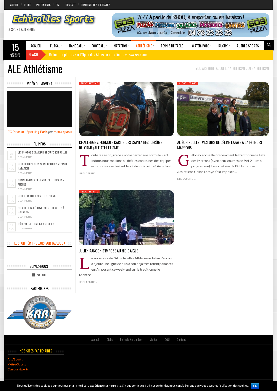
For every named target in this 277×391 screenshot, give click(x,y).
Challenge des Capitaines (95, 5)
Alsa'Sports (15, 359)
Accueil (14, 5)
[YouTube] (44, 275)
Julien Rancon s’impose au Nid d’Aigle (108, 251)
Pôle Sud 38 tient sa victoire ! (36, 224)
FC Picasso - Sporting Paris (28, 131)
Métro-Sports (17, 364)
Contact (71, 5)
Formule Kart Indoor (131, 339)
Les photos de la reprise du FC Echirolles (42, 152)
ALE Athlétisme (89, 83)
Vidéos (153, 339)
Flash (33, 54)
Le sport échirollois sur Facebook (39, 243)
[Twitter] (38, 275)
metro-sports (63, 131)
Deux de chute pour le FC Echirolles (39, 196)
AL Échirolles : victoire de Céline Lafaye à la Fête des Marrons (219, 144)
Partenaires (43, 5)
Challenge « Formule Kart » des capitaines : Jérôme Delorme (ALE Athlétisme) (120, 144)
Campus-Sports (18, 369)
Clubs (27, 5)
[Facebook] (33, 275)
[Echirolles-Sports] (53, 20)
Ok (255, 386)
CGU (58, 5)
